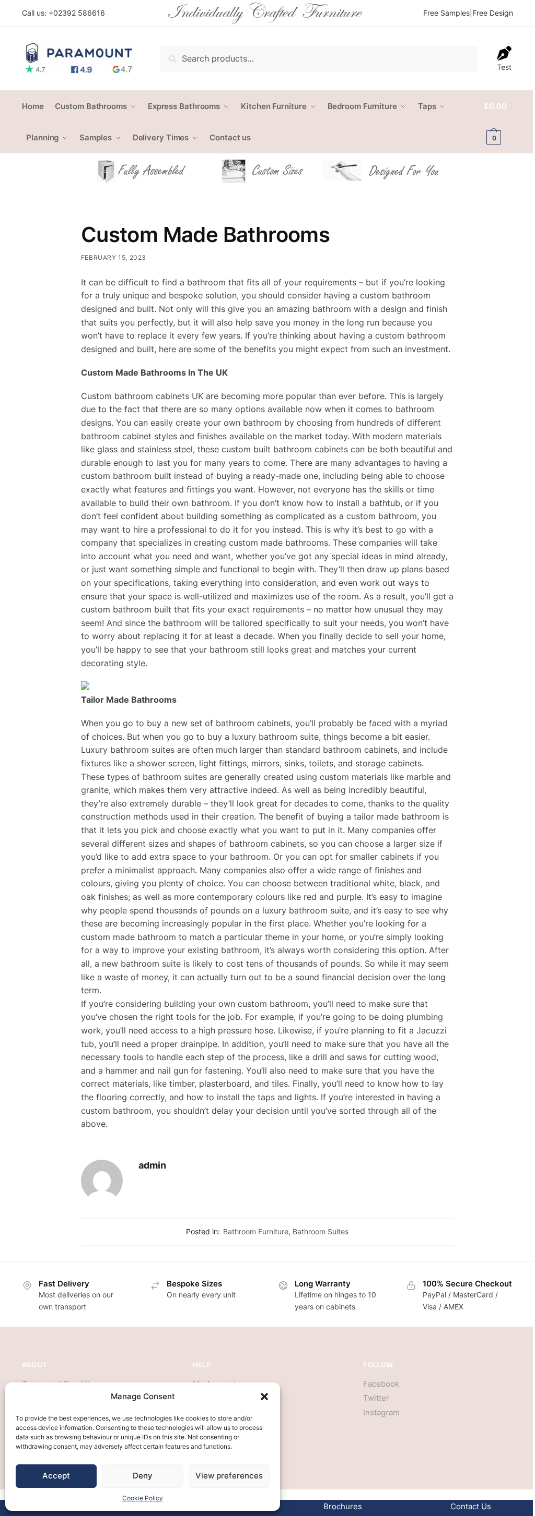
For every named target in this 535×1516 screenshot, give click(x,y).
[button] (264, 1396)
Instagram (381, 1412)
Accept (56, 1476)
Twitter (376, 1398)
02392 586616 (79, 12)
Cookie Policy (142, 1498)
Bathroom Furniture (255, 1231)
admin (152, 1165)
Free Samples (446, 12)
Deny (143, 1476)
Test (504, 67)
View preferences (229, 1476)
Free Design (492, 12)
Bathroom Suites (320, 1231)
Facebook (381, 1384)
